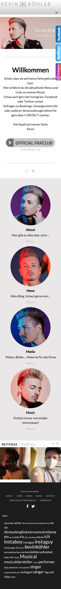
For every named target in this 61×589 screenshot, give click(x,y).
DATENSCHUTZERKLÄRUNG (23, 500)
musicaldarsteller (18, 561)
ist (17, 547)
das (48, 523)
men (6, 557)
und (51, 572)
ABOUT (9, 496)
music (16, 557)
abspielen (9, 523)
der (52, 522)
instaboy (13, 542)
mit (11, 557)
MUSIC (39, 496)
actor (18, 523)
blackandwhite (40, 523)
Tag (46, 572)
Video (7, 576)
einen (17, 537)
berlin (31, 523)
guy (26, 537)
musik (35, 562)
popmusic (13, 567)
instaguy (44, 542)
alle (23, 523)
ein (6, 536)
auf (27, 523)
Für (22, 537)
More (30, 241)
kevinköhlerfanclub (14, 552)
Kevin (21, 548)
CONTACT (50, 496)
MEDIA (29, 496)
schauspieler (23, 567)
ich (47, 536)
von (13, 576)
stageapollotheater (12, 572)
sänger (38, 572)
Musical (28, 556)
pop (6, 567)
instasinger (10, 547)
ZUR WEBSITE (30, 149)
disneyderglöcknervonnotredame (30, 532)
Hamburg (32, 537)
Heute (40, 537)
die (6, 527)
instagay (28, 542)
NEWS (19, 496)
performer (47, 562)
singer (35, 566)
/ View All (26, 444)
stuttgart (26, 572)
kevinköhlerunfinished (39, 552)
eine (11, 537)
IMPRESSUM (45, 500)
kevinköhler (37, 547)
